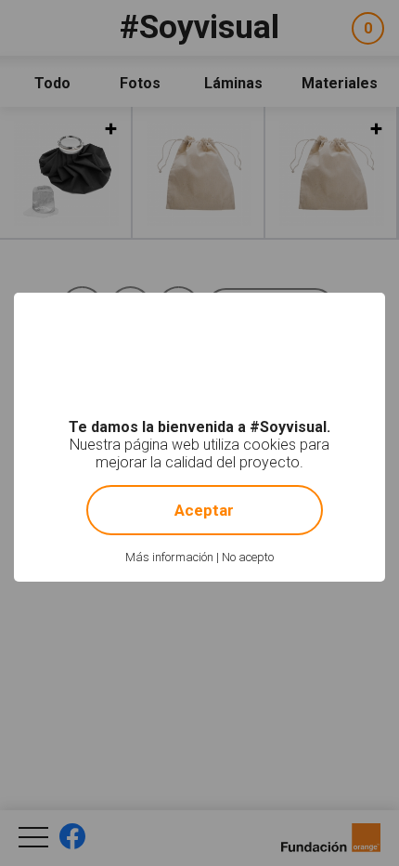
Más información (169, 557)
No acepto (248, 557)
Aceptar (204, 510)
